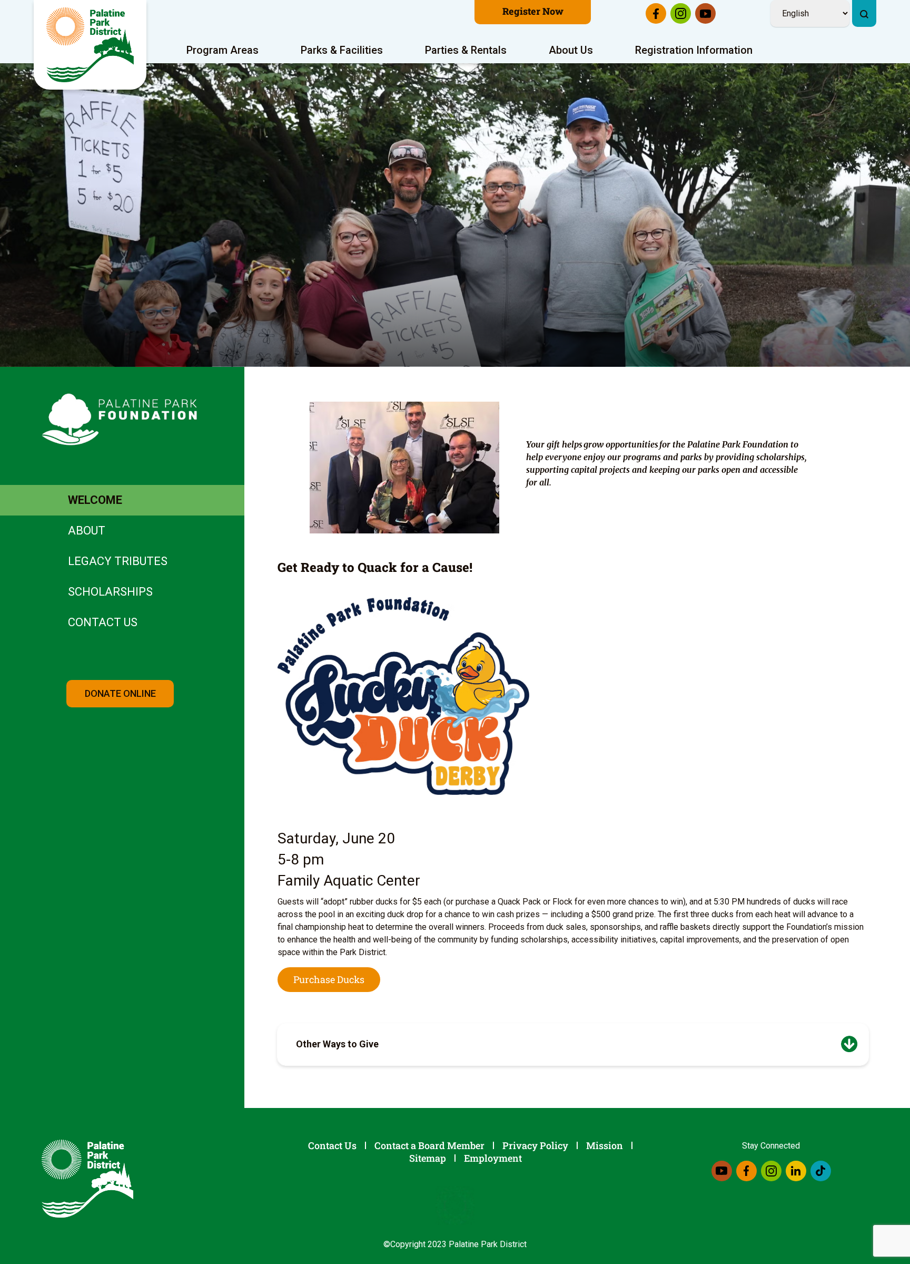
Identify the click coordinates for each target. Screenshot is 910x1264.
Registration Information (694, 50)
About (86, 530)
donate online (120, 693)
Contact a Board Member (429, 1145)
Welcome (95, 500)
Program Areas (222, 50)
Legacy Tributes (117, 561)
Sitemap (427, 1158)
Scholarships (110, 591)
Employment (493, 1158)
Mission (604, 1145)
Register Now (532, 11)
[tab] (573, 1044)
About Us (571, 50)
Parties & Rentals (466, 50)
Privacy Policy (535, 1145)
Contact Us (102, 622)
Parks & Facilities (342, 50)
